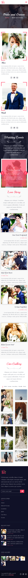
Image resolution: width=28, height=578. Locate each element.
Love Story (15, 386)
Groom (9, 386)
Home (7, 18)
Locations (3, 508)
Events (3, 517)
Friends (20, 386)
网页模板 (11, 575)
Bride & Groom (5, 505)
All (2, 386)
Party (24, 386)
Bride (5, 386)
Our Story (4, 514)
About (2, 503)
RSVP (2, 511)
